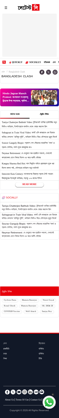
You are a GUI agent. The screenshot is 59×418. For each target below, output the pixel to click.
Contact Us (36, 400)
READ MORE (29, 184)
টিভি (40, 359)
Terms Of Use (22, 400)
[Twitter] (48, 72)
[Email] (41, 391)
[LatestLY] (28, 8)
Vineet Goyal (48, 300)
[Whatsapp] (55, 72)
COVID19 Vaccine (12, 311)
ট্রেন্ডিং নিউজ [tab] (44, 114)
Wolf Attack (31, 311)
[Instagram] (24, 391)
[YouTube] (18, 391)
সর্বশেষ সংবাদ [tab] (15, 114)
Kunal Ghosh (9, 306)
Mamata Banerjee (29, 300)
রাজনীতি (6, 349)
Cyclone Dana (10, 300)
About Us (9, 400)
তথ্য (5, 354)
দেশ (54, 62)
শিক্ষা (5, 359)
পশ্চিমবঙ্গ (47, 62)
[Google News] (36, 391)
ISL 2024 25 (47, 306)
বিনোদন (42, 344)
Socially (35, 62)
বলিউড (41, 349)
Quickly (17, 62)
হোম (3, 72)
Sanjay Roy (47, 311)
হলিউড (41, 354)
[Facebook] (7, 391)
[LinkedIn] (30, 391)
